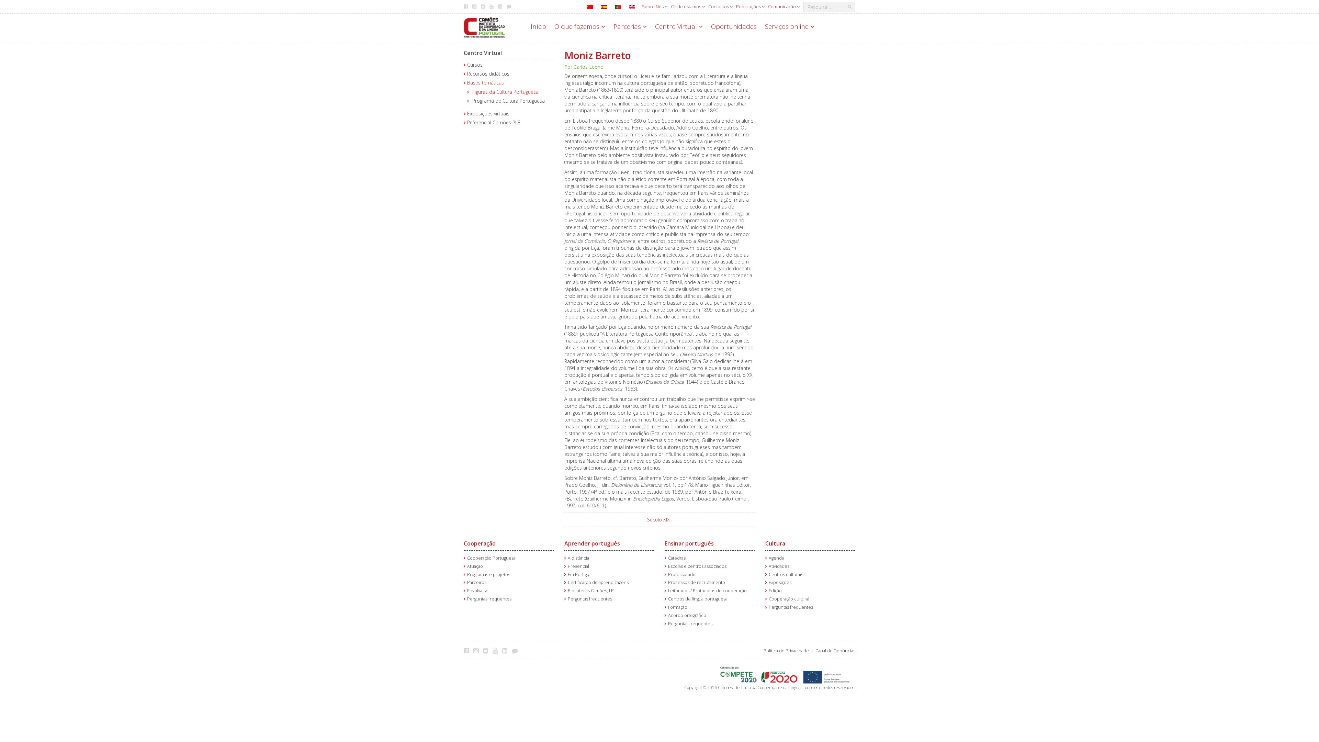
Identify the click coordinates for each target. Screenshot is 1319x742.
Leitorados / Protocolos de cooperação (707, 591)
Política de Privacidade (786, 651)
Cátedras (677, 558)
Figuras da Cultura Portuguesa (505, 92)
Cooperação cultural (789, 599)
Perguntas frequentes (489, 599)
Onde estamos (686, 6)
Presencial (578, 566)
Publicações (749, 6)
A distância (578, 558)
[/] (484, 27)
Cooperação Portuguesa (491, 558)
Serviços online (787, 26)
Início (538, 26)
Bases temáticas (485, 82)
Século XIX (658, 519)
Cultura (775, 543)
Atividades (779, 566)
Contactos (719, 6)
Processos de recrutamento (696, 582)
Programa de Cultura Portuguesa (508, 101)
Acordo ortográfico (687, 615)
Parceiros (476, 582)
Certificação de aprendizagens (598, 582)
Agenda (776, 558)
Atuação (475, 566)
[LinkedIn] (506, 651)
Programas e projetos (488, 574)
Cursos (475, 64)
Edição (775, 591)
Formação (677, 607)
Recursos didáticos (488, 73)
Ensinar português (689, 543)
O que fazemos (577, 26)
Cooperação (480, 543)
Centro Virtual (677, 26)
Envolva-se (477, 591)
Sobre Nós (653, 6)
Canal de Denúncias (835, 651)
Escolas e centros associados (697, 566)
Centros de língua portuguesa (698, 599)
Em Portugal (579, 574)
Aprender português (592, 543)
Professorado (682, 574)
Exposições (780, 582)
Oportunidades (734, 26)
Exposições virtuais (488, 113)
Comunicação (782, 6)
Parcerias (628, 26)
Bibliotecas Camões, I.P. (591, 591)
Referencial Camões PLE (493, 122)
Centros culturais (786, 574)
